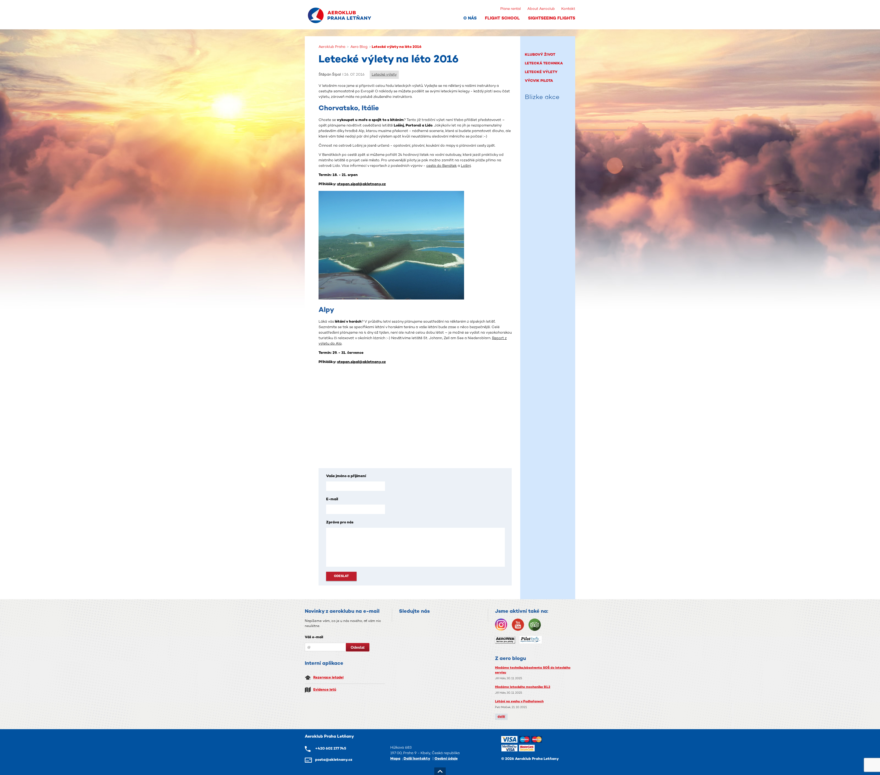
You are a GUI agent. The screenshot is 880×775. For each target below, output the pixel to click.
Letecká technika (544, 63)
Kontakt (568, 9)
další (501, 717)
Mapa (395, 759)
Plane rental (510, 9)
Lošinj (466, 166)
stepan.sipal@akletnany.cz (361, 184)
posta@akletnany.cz (333, 760)
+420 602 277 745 (330, 749)
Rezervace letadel (328, 678)
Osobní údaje (446, 759)
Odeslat (341, 576)
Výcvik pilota (539, 81)
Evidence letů (324, 690)
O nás (470, 18)
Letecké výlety (384, 75)
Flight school (502, 18)
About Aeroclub (541, 9)
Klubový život (540, 55)
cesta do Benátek (441, 166)
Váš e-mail (314, 637)
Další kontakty (417, 759)
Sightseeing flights (551, 18)
